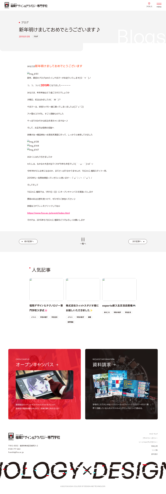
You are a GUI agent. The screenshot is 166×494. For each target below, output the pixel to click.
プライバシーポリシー (150, 438)
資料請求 (154, 454)
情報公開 (154, 446)
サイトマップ (153, 434)
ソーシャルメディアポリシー (148, 442)
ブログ (36, 36)
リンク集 (155, 450)
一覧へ (83, 243)
